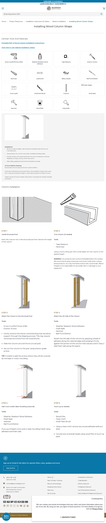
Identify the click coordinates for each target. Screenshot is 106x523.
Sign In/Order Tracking (54, 480)
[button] (6, 517)
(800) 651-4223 (11, 477)
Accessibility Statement (85, 477)
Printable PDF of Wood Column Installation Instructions (23, 43)
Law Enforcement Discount (87, 490)
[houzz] (27, 506)
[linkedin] (17, 506)
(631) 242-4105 (11, 479)
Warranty (50, 490)
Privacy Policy (97, 509)
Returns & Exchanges (54, 483)
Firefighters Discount (84, 487)
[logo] (54, 8)
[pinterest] (4, 506)
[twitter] (14, 506)
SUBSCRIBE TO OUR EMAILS (53, 1)
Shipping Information (54, 487)
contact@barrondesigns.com (15, 483)
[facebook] (11, 506)
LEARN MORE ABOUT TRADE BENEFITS (53, 4)
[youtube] (21, 506)
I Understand (68, 517)
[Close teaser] (10, 512)
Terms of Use (51, 493)
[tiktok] (24, 506)
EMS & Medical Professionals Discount (90, 493)
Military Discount (83, 483)
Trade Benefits (82, 480)
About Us (50, 477)
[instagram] (8, 506)
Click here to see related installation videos (18, 48)
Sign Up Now (10, 468)
